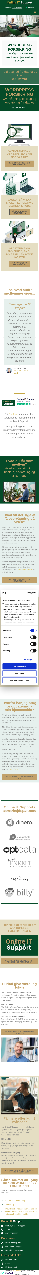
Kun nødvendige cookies (19, 680)
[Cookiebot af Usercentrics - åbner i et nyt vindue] (28, 593)
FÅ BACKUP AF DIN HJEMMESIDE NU (19, 212)
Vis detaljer (28, 659)
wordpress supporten (25, 569)
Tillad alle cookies (19, 666)
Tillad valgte (19, 673)
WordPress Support (17, 769)
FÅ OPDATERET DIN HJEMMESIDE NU (19, 263)
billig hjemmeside (17, 1270)
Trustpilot (13, 414)
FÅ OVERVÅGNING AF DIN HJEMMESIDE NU (19, 163)
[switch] (33, 637)
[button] (35, 12)
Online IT (19, 2)
